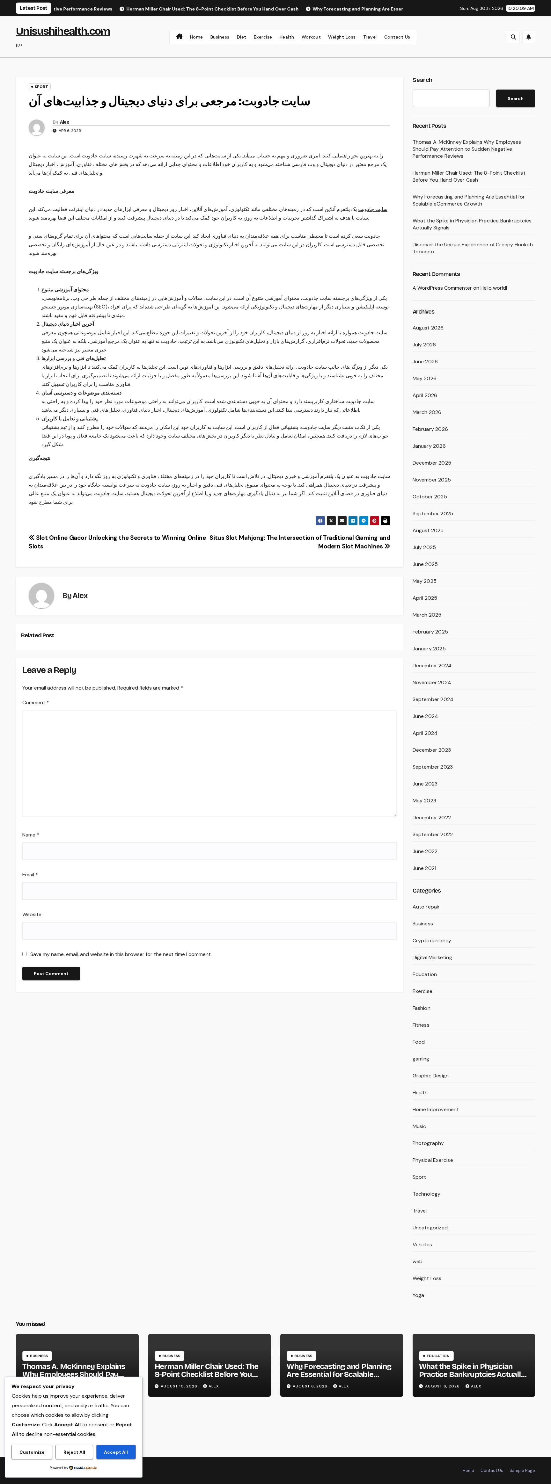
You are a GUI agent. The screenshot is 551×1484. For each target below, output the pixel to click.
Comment (35, 702)
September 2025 (433, 513)
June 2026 (425, 361)
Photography (428, 1143)
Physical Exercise (433, 1160)
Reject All (74, 1452)
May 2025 (425, 581)
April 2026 (425, 395)
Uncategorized (430, 1227)
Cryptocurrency (432, 940)
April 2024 (425, 733)
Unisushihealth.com (63, 31)
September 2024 (433, 699)
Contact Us (397, 37)
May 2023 (425, 800)
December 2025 (432, 463)
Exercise (263, 37)
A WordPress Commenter (442, 288)
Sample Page (522, 1470)
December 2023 (432, 750)
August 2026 (428, 327)
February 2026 (430, 429)
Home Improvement (436, 1109)
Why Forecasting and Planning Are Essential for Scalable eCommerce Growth (469, 200)
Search (422, 79)
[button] (513, 37)
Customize (32, 1452)
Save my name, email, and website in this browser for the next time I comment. (121, 954)
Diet (241, 37)
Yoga (418, 1295)
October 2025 (430, 496)
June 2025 (425, 564)
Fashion (421, 1008)
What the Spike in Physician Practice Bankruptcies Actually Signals (472, 1374)
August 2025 (428, 530)
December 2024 (432, 665)
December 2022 (432, 817)
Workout (311, 37)
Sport (41, 86)
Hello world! (494, 288)
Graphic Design (431, 1075)
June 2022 (425, 851)
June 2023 (425, 783)
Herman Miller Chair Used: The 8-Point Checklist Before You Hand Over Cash (469, 176)
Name (30, 834)
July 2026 (424, 344)
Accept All (116, 1452)
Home (196, 37)
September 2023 (433, 767)
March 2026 (427, 412)
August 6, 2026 (311, 1386)
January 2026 (429, 446)
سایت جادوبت (372, 209)
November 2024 (432, 682)
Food (419, 1042)
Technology (427, 1194)
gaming (421, 1058)
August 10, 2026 (180, 1386)
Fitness (421, 1025)
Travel (370, 37)
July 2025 (424, 547)
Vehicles (422, 1244)
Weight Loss (342, 37)
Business (220, 37)
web (418, 1261)
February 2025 (430, 631)
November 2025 (432, 479)
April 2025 (425, 598)
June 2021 (425, 868)
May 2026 (425, 378)
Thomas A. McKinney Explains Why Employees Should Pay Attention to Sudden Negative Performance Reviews (467, 149)
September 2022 (433, 834)
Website (31, 914)
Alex (64, 122)
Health (287, 37)
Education (425, 974)
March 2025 (427, 615)
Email (30, 874)
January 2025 (429, 648)
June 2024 (425, 716)
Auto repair (426, 906)
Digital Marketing (432, 957)
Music (419, 1126)
